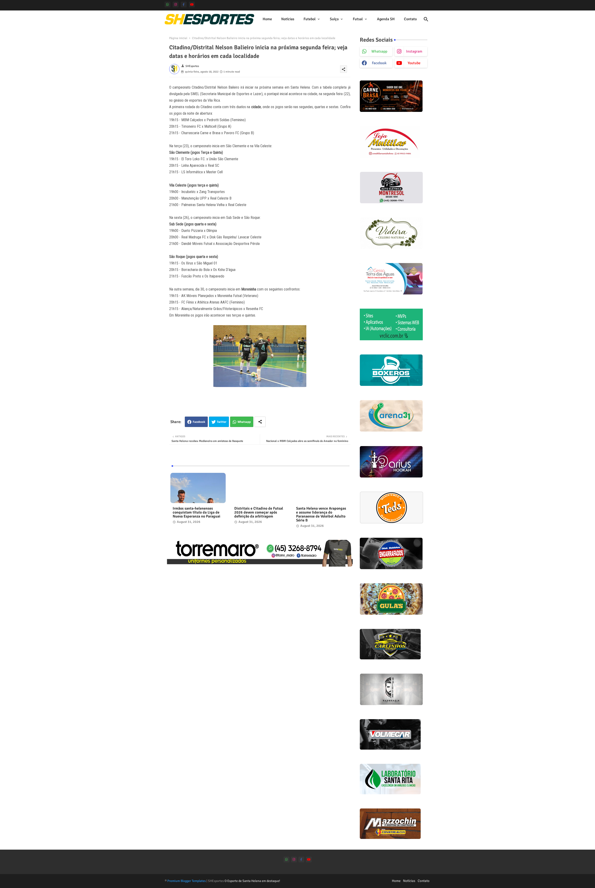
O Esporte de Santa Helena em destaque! (252, 881)
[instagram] (175, 4)
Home (267, 19)
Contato (410, 19)
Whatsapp (244, 422)
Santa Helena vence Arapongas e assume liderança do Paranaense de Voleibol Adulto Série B (321, 514)
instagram (414, 51)
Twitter (221, 422)
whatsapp (379, 51)
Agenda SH (386, 19)
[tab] (267, 19)
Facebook (199, 422)
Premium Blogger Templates (186, 881)
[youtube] (192, 4)
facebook (379, 63)
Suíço (334, 19)
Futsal (358, 19)
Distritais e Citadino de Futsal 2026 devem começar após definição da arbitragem (258, 512)
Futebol (310, 19)
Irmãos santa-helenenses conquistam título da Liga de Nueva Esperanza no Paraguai (196, 512)
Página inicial (178, 38)
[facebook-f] (184, 4)
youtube (414, 63)
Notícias (287, 19)
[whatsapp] (167, 4)
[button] (426, 19)
